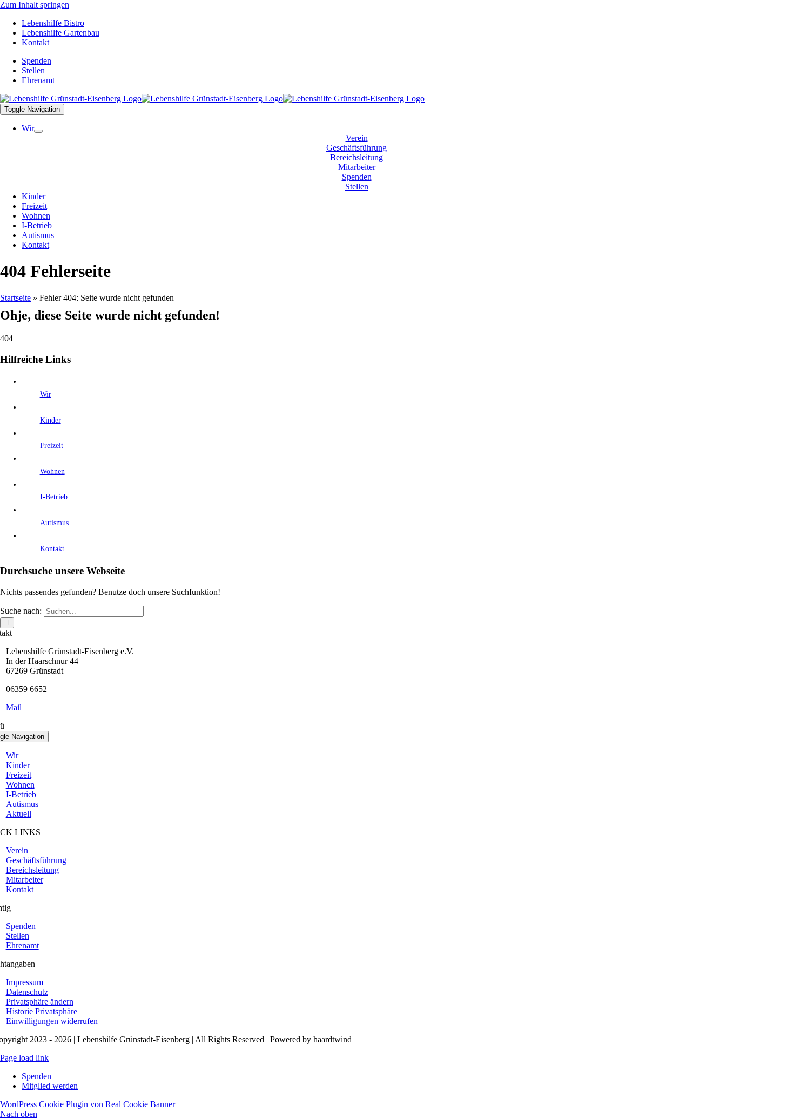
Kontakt (52, 549)
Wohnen (52, 471)
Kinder (50, 420)
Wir (45, 394)
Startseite (15, 297)
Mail (14, 707)
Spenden (36, 1076)
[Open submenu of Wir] (38, 131)
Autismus (54, 523)
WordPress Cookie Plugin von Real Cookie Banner (87, 1104)
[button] (39, 1001)
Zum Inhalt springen (34, 4)
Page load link (24, 1057)
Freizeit (51, 446)
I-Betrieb (54, 497)
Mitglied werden (50, 1085)
